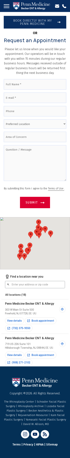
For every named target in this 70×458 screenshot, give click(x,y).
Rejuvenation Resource (33, 415)
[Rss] (45, 434)
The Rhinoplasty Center (19, 401)
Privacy (28, 444)
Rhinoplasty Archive (31, 406)
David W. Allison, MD (36, 424)
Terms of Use (56, 188)
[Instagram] (25, 434)
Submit (32, 202)
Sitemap (52, 444)
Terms (16, 444)
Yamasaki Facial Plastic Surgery (46, 419)
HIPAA (39, 444)
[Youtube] (35, 434)
